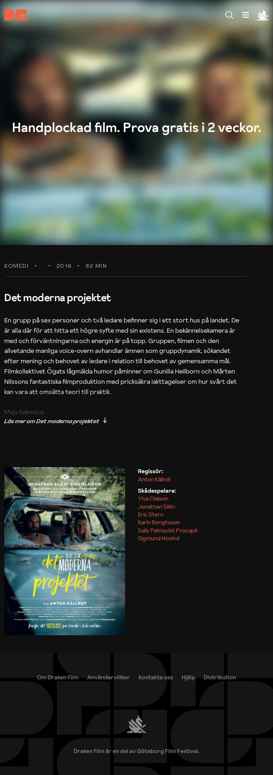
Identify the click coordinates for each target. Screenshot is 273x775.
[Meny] (229, 15)
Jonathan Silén (156, 506)
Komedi (16, 266)
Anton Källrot (154, 479)
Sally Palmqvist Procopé (168, 530)
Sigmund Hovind (159, 538)
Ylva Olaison (153, 498)
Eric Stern (151, 514)
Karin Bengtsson (159, 522)
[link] (188, 677)
